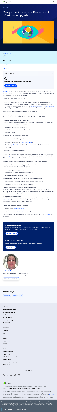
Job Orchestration (7, 314)
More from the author (10, 278)
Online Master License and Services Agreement (14, 356)
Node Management (7, 317)
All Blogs (6, 7)
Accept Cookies (8, 409)
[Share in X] (7, 61)
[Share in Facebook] (4, 61)
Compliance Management (9, 312)
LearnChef (5, 330)
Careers (33, 388)
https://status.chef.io (18, 208)
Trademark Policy (7, 359)
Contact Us (28, 370)
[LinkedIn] (19, 375)
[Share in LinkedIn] (10, 61)
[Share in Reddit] (13, 61)
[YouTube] (11, 375)
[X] (7, 375)
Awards (10, 388)
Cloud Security (6, 322)
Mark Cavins (7, 271)
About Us (5, 388)
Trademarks (51, 394)
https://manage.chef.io (36, 106)
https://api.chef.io (49, 106)
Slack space (47, 214)
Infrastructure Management (9, 309)
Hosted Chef (6, 91)
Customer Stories (7, 341)
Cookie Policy (6, 364)
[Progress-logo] (8, 383)
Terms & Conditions (8, 351)
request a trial (11, 233)
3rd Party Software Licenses (10, 362)
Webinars (5, 338)
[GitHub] (4, 375)
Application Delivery (8, 320)
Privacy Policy (6, 354)
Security (5, 343)
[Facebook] (15, 375)
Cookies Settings (21, 409)
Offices (38, 388)
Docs (4, 333)
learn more (10, 247)
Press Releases (17, 388)
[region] (28, 406)
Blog (4, 335)
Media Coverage (26, 388)
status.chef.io (6, 200)
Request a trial (10, 85)
